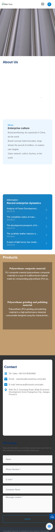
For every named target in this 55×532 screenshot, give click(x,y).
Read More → (27, 54)
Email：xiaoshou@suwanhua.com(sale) (27, 379)
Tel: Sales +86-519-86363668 (22, 373)
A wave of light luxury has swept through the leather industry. (21, 243)
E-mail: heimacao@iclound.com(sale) (26, 384)
